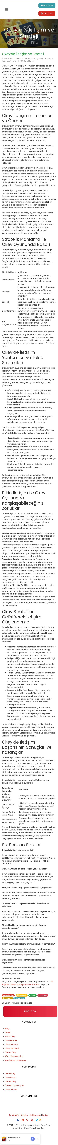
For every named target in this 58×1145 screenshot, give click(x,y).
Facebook (22, 995)
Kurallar (24, 1115)
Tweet (33, 995)
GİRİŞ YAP (48, 5)
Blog (7, 1028)
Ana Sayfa (14, 1115)
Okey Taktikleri (12, 1048)
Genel (7, 1032)
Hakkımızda (35, 1115)
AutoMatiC (8, 58)
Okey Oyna (10, 1077)
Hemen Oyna (30, 1011)
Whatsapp (20, 998)
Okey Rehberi (11, 1040)
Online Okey (10, 1052)
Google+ (8, 998)
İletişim (45, 1115)
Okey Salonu (11, 1089)
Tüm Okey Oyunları (35, 58)
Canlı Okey (10, 1073)
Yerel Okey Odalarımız (15, 1060)
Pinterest (43, 995)
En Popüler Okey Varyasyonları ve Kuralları (27, 983)
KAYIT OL (48, 13)
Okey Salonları (11, 1044)
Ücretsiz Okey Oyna (14, 1085)
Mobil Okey (10, 1036)
